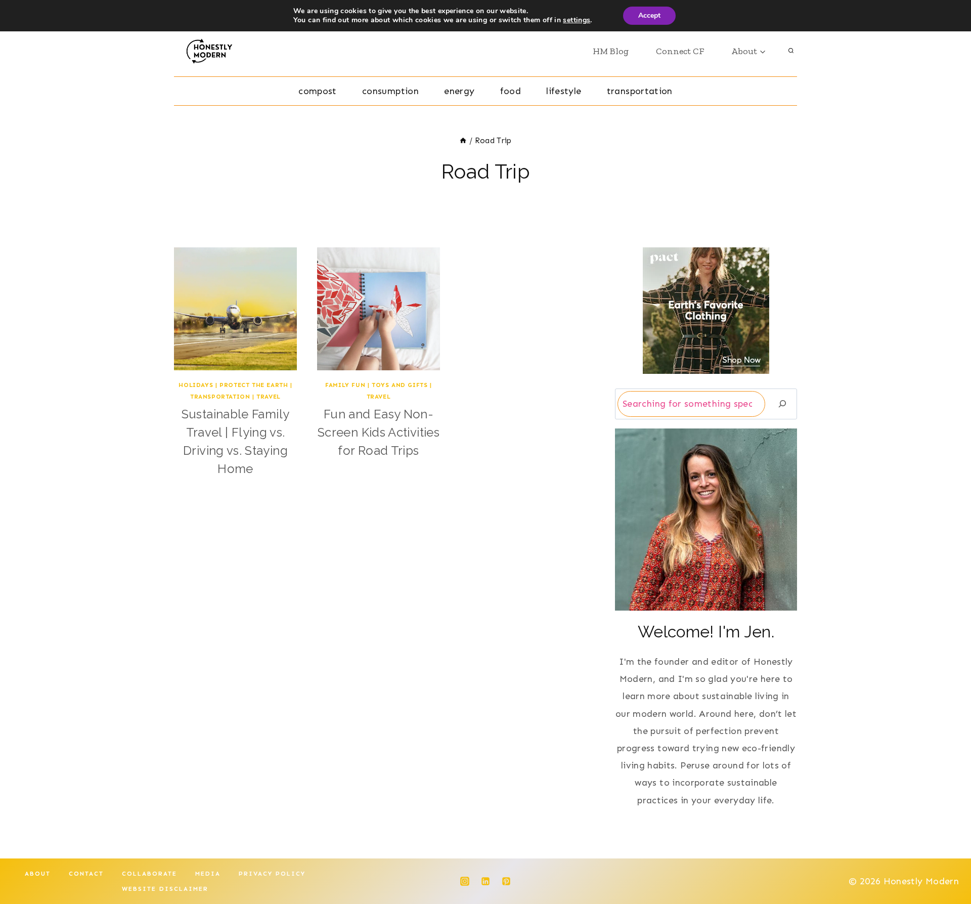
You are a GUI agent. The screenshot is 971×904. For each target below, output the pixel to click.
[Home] (463, 140)
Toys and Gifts (399, 385)
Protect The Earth (253, 385)
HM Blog (611, 51)
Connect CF (680, 51)
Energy (459, 91)
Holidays (196, 385)
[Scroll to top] (947, 864)
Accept (649, 15)
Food (510, 91)
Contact (86, 873)
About (38, 873)
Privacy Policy (272, 873)
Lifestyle (563, 91)
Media (207, 873)
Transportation (640, 91)
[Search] (782, 404)
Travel (268, 396)
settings (576, 20)
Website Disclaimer (165, 888)
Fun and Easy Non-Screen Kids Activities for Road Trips (378, 432)
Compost (317, 91)
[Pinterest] (506, 881)
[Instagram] (465, 881)
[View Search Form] (791, 51)
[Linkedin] (485, 881)
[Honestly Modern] (213, 51)
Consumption (390, 91)
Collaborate (149, 873)
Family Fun (345, 385)
